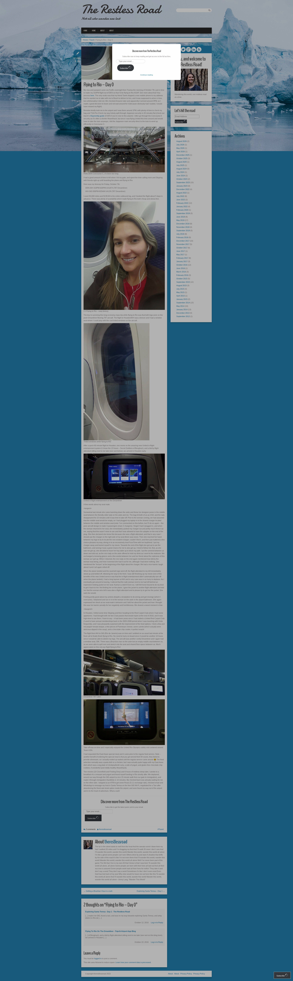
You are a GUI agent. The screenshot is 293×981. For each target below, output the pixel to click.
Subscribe (124, 68)
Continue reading (146, 75)
